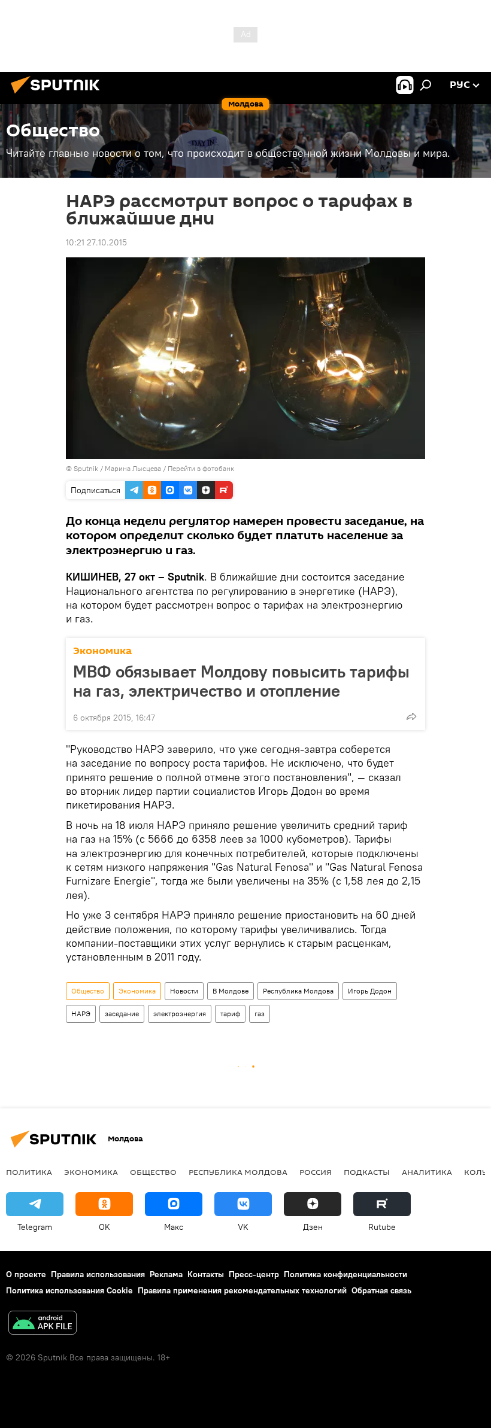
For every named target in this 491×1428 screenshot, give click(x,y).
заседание (122, 1013)
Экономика (102, 650)
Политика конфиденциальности (345, 1274)
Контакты (205, 1274)
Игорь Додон (370, 990)
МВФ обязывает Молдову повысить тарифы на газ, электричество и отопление (241, 681)
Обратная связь (381, 1290)
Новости (184, 990)
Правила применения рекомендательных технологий (242, 1290)
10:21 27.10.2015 (96, 242)
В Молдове (230, 990)
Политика (29, 1171)
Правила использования (98, 1274)
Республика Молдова (298, 990)
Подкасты (367, 1171)
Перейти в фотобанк (201, 468)
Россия (315, 1171)
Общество (87, 990)
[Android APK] (42, 1324)
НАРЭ (80, 1013)
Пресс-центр (254, 1274)
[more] (411, 716)
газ (259, 1013)
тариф (230, 1013)
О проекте (26, 1274)
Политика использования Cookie (69, 1290)
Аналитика (427, 1171)
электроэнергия (179, 1013)
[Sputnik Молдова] (58, 95)
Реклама (166, 1274)
